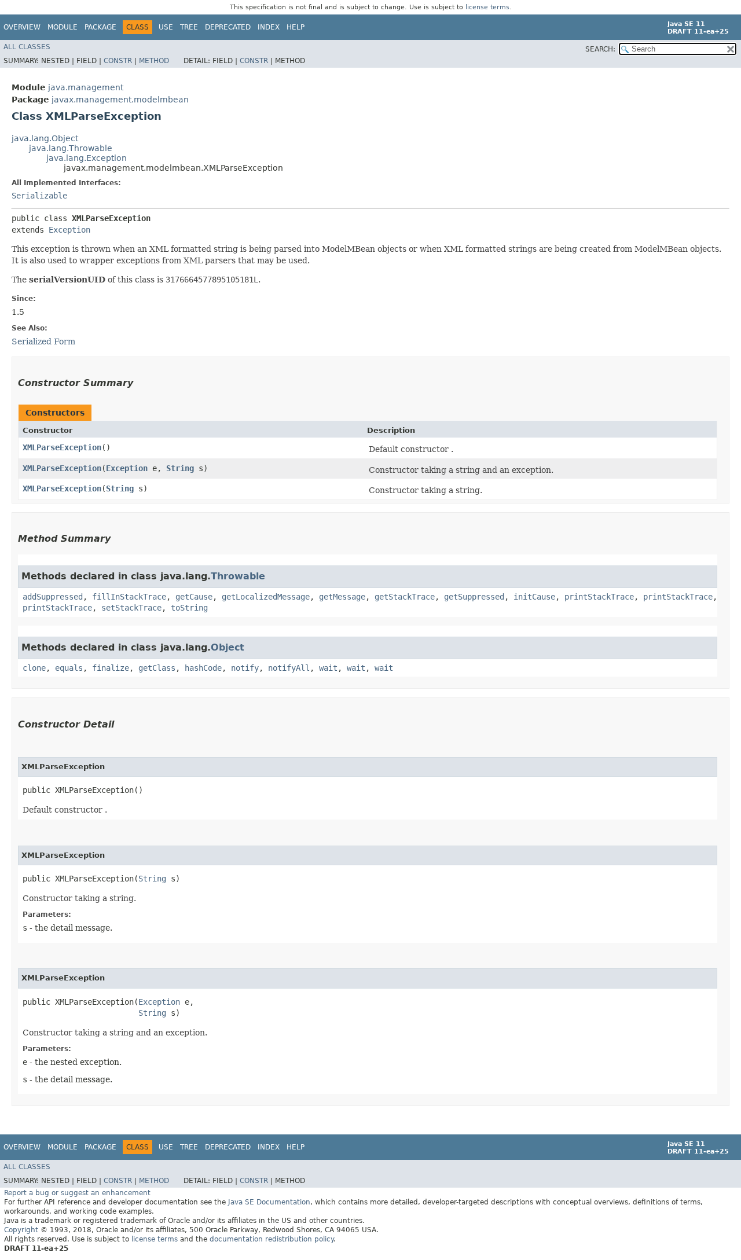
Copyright (21, 1230)
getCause (193, 596)
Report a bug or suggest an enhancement (77, 1193)
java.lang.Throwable (70, 148)
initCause (534, 596)
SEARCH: (600, 49)
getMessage (342, 596)
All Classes (26, 47)
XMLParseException (62, 447)
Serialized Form (43, 341)
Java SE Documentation (269, 1202)
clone (34, 668)
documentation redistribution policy (271, 1239)
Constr (118, 61)
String (180, 468)
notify (245, 668)
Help (296, 27)
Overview (22, 27)
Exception (69, 229)
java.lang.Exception (86, 158)
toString (189, 607)
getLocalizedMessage (266, 596)
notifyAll (289, 668)
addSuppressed (53, 596)
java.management (85, 87)
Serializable (39, 195)
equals (69, 668)
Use (166, 27)
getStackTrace (405, 596)
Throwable (238, 576)
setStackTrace (131, 607)
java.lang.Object (45, 138)
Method (154, 61)
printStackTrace (599, 596)
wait (328, 668)
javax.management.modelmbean (120, 99)
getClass (156, 668)
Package (100, 27)
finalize (110, 668)
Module (62, 27)
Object (227, 647)
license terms (487, 7)
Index (269, 27)
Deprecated (228, 27)
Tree (189, 27)
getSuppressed (474, 596)
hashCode (203, 668)
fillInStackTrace (129, 596)
